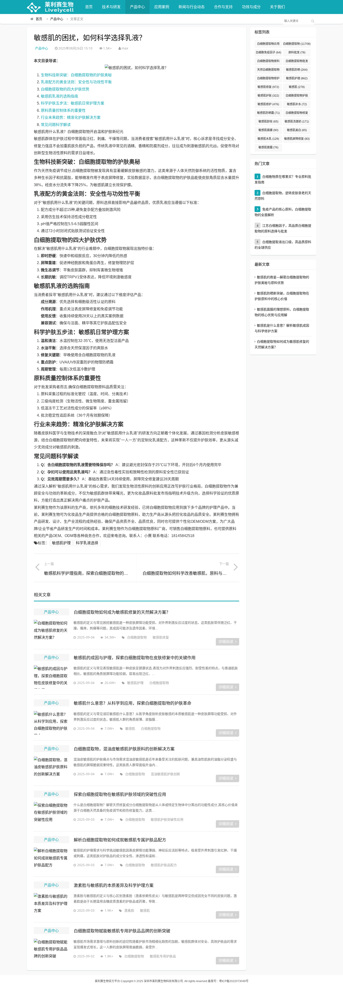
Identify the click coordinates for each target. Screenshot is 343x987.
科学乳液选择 (87, 543)
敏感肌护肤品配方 (164, 865)
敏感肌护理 (61, 543)
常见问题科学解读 (56, 125)
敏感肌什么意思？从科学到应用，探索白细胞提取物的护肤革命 (132, 703)
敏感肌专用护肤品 (163, 956)
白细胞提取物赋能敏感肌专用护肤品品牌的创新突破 (122, 931)
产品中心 (137, 7)
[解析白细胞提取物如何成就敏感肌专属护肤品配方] (51, 859)
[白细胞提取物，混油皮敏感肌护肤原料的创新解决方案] (51, 768)
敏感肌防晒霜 (268, 113)
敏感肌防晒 (297, 69)
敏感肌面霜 (268, 147)
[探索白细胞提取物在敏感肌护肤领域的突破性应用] (51, 813)
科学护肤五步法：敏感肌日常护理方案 (72, 103)
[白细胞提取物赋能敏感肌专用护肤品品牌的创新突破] (51, 950)
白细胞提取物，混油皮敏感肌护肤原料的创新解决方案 (124, 749)
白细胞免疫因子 (268, 52)
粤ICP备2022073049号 (233, 981)
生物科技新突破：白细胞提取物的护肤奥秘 (76, 75)
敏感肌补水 (297, 104)
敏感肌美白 (297, 130)
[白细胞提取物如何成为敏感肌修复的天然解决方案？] (51, 631)
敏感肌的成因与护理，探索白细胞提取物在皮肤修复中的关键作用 (135, 658)
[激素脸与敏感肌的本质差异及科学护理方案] (51, 904)
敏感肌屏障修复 (297, 138)
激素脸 (129, 910)
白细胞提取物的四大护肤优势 (65, 89)
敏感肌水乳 (268, 138)
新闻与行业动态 (191, 7)
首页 (89, 7)
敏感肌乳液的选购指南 (59, 96)
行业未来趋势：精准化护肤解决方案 (71, 117)
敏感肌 (130, 728)
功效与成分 (251, 7)
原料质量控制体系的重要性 (63, 110)
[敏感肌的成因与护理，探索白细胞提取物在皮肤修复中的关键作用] (51, 677)
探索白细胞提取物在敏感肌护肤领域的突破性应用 (120, 794)
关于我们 (277, 7)
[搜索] (312, 20)
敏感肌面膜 (268, 130)
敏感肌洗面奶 (297, 121)
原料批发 (296, 52)
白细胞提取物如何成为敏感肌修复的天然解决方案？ (122, 612)
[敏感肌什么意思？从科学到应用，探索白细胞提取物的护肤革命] (51, 722)
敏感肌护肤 (268, 95)
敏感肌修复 (161, 637)
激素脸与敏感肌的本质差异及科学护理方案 (114, 885)
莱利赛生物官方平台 (107, 981)
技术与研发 (111, 7)
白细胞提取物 (137, 637)
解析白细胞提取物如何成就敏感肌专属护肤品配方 (120, 840)
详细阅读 (225, 642)
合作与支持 (223, 7)
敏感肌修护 (268, 104)
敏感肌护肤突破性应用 (167, 819)
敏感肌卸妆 (268, 121)
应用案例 (161, 7)
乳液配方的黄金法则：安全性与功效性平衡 (76, 82)
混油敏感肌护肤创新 (165, 774)
